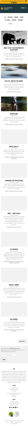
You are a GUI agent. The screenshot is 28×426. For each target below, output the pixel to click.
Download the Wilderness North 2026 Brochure (13, 1)
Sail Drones (14, 319)
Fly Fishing (7, 20)
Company (16, 17)
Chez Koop (15, 423)
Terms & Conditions (18, 422)
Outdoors (14, 20)
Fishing (21, 17)
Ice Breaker (14, 249)
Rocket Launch (14, 285)
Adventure (10, 17)
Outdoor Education (14, 58)
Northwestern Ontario (9, 261)
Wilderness (20, 20)
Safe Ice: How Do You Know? (14, 81)
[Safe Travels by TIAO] (11, 414)
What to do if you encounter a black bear (14, 49)
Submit (4, 359)
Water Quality (14, 147)
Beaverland (14, 114)
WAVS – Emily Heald (14, 213)
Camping (7, 58)
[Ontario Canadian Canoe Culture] (17, 414)
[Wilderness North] (6, 8)
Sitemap (11, 422)
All (5, 17)
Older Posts (22, 341)
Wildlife (21, 58)
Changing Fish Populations (14, 181)
